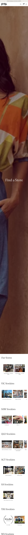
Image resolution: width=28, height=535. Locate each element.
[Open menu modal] (26, 4)
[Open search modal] (20, 4)
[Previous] (4, 1)
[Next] (23, 1)
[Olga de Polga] (4, 4)
